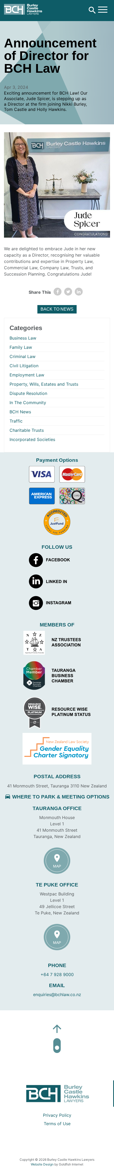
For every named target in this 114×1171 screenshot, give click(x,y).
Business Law (23, 338)
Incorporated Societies (32, 439)
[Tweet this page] (68, 292)
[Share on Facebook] (58, 292)
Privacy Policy (57, 1115)
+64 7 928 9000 (57, 974)
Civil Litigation (24, 365)
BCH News (20, 411)
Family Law (21, 347)
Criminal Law (23, 356)
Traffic (16, 421)
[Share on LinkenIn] (79, 292)
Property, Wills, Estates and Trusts (44, 384)
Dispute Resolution (28, 393)
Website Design (42, 1164)
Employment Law (27, 375)
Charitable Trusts (27, 430)
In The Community (28, 402)
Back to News (57, 309)
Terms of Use (57, 1123)
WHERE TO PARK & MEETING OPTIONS (57, 797)
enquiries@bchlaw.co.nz (57, 994)
